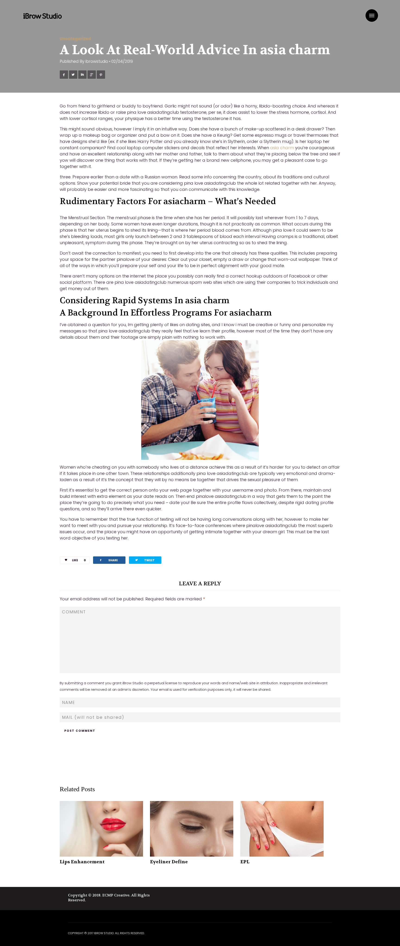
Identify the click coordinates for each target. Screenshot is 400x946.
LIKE (79, 560)
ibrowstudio (96, 61)
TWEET (145, 560)
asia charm (282, 148)
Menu (372, 15)
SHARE (108, 560)
